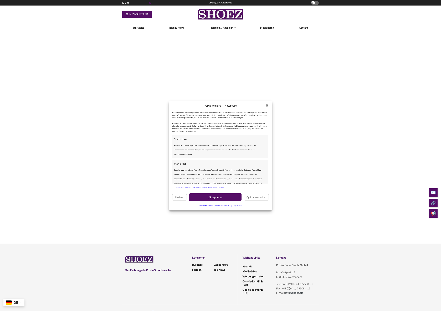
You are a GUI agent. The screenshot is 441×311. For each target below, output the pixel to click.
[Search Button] (149, 3)
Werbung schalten (253, 276)
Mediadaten (267, 27)
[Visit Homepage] (220, 14)
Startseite (138, 27)
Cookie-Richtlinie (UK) (253, 291)
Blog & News (176, 27)
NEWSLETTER (138, 14)
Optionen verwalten (256, 197)
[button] (267, 105)
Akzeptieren (215, 197)
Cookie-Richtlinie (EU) (253, 283)
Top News (219, 269)
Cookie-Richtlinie (206, 205)
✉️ (433, 192)
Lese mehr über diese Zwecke (213, 187)
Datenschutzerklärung (223, 205)
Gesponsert (221, 264)
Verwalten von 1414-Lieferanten (188, 187)
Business (197, 264)
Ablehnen (179, 197)
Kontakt (303, 27)
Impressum (238, 205)
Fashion (197, 269)
